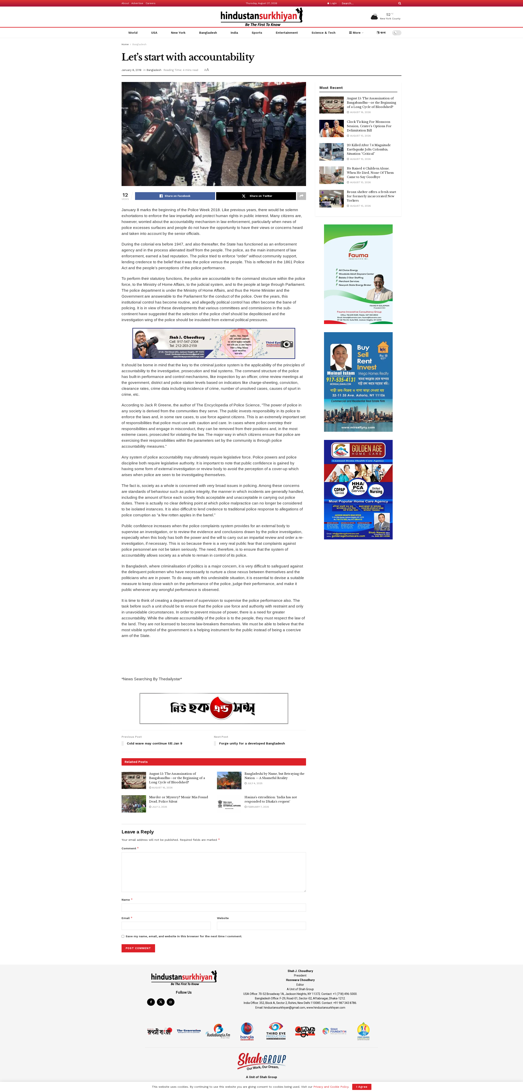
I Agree (361, 1086)
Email (127, 918)
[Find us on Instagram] (170, 1002)
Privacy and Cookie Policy (330, 1086)
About (125, 3)
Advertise (137, 3)
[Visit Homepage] (261, 17)
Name (127, 899)
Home (125, 44)
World (132, 33)
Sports (257, 33)
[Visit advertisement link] (214, 343)
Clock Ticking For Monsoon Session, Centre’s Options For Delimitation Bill (369, 126)
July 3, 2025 (159, 806)
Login (333, 3)
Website (223, 918)
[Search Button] (399, 3)
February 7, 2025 (258, 806)
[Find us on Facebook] (151, 1002)
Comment (130, 848)
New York (178, 33)
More (356, 33)
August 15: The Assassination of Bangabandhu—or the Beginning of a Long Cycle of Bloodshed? (177, 778)
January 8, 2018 (131, 70)
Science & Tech (323, 33)
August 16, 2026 (162, 787)
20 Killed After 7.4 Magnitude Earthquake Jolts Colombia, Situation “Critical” (369, 149)
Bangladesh (208, 33)
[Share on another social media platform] (301, 196)
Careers (150, 3)
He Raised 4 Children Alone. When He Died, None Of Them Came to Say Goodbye (370, 173)
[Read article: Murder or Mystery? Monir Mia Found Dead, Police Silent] (134, 804)
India (234, 33)
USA (154, 33)
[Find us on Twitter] (161, 1002)
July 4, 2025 (255, 783)
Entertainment (287, 33)
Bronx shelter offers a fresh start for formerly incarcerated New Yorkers (371, 196)
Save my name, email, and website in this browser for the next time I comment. (184, 936)
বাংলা (382, 33)
